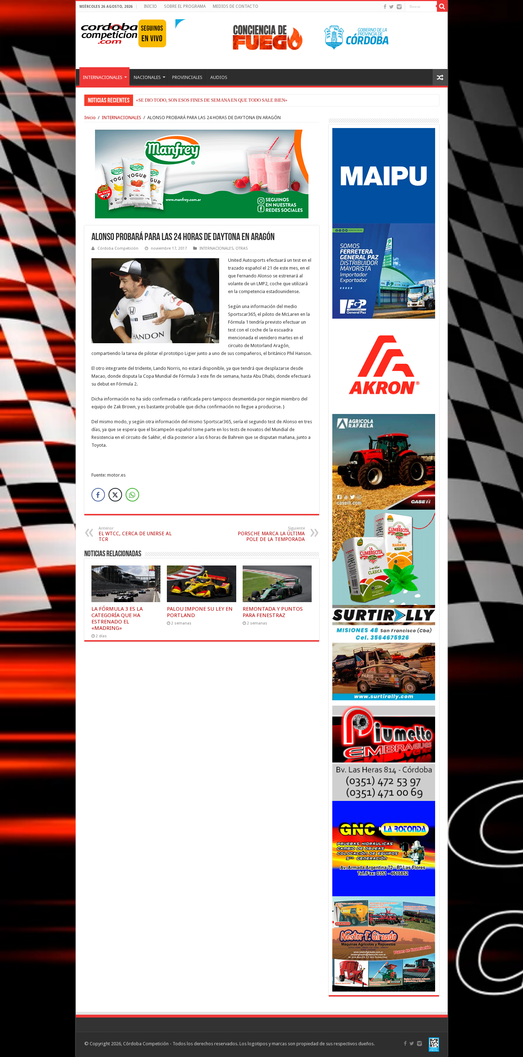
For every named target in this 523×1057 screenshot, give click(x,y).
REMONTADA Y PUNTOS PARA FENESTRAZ (273, 612)
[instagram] (399, 6)
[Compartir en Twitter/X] (115, 494)
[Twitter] (392, 6)
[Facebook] (385, 6)
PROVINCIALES (187, 77)
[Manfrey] (201, 173)
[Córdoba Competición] (109, 32)
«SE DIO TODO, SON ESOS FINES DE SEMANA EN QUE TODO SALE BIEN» (211, 100)
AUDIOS (218, 77)
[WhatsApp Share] (132, 494)
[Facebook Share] (98, 494)
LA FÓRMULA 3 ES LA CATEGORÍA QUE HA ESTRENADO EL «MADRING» (117, 618)
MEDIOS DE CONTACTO (235, 6)
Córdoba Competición (117, 248)
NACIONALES (147, 77)
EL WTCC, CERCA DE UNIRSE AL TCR (135, 534)
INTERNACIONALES (102, 77)
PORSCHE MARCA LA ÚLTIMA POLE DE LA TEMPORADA (271, 534)
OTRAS (242, 248)
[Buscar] (442, 6)
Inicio (90, 117)
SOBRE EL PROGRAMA (185, 6)
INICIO (150, 6)
